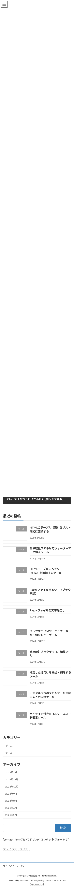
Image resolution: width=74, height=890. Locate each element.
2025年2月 (11, 772)
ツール (8, 752)
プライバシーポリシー (17, 849)
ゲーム (8, 745)
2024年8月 (11, 800)
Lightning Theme (43, 880)
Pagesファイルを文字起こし (47, 610)
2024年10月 (11, 786)
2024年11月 (11, 779)
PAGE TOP (68, 859)
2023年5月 (11, 814)
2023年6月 (11, 807)
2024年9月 (11, 793)
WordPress (25, 880)
